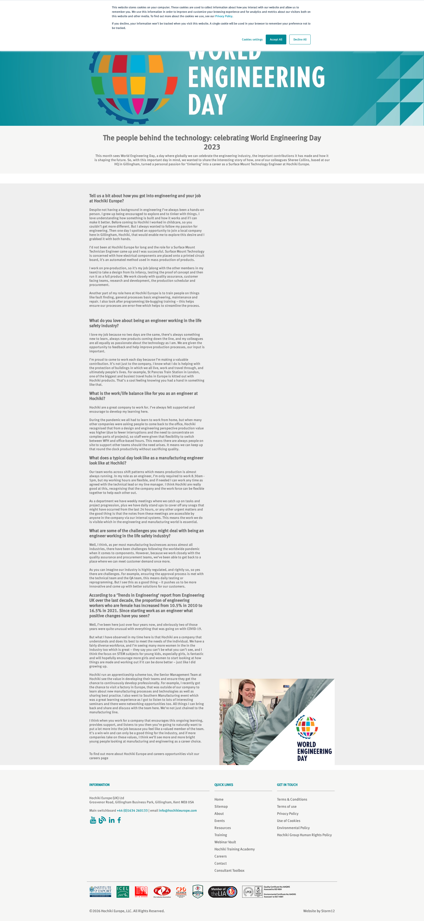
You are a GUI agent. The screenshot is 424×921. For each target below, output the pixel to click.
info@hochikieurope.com (178, 810)
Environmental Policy (293, 828)
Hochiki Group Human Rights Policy (304, 835)
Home (219, 799)
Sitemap (221, 806)
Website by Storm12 (319, 911)
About (219, 813)
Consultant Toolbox (229, 870)
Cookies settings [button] (252, 39)
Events (219, 821)
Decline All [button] (299, 39)
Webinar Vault (225, 842)
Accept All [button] (276, 39)
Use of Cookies (288, 821)
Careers (220, 856)
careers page (98, 758)
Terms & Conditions (292, 799)
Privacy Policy (223, 16)
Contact (220, 863)
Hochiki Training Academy (234, 849)
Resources (222, 828)
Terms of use (287, 806)
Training (220, 835)
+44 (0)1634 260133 (132, 810)
